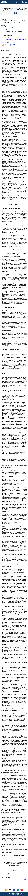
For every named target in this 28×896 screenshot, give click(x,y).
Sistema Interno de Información (11, 886)
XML (14, 45)
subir (24, 879)
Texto (2, 50)
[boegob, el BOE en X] (10, 890)
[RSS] (6, 890)
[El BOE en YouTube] (21, 890)
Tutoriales (21, 886)
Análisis (8, 50)
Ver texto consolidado (22, 13)
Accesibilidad (9, 884)
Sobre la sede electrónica (12, 883)
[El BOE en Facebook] (14, 890)
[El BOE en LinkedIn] (18, 890)
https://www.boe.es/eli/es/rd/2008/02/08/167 (15, 39)
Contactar (3, 883)
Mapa (20, 883)
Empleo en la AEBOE (14, 887)
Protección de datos (17, 884)
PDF (6, 45)
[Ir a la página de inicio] (4, 2)
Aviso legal (24, 883)
